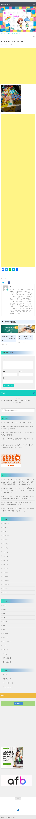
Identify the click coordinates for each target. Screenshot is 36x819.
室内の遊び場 (7, 662)
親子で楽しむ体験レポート (6, 4)
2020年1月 (6, 532)
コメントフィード (8, 683)
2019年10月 (6, 536)
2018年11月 (6, 580)
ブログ (5, 617)
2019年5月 (6, 556)
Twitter (4, 605)
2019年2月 (6, 568)
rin (3, 45)
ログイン (5, 675)
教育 (4, 625)
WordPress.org (7, 687)
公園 (4, 646)
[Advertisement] (18, 66)
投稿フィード (7, 679)
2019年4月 (6, 560)
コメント (5, 359)
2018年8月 (6, 592)
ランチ (5, 621)
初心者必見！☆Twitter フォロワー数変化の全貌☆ (8, 338)
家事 (4, 609)
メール (21, 371)
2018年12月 (6, 576)
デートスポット (7, 642)
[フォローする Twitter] (34, 393)
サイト (5, 378)
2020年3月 (6, 527)
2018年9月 (6, 588)
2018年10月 (6, 584)
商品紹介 (5, 650)
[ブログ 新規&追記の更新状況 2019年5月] (26, 329)
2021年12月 (6, 523)
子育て (5, 613)
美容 (4, 629)
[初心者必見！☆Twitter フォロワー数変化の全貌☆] (9, 329)
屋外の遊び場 (7, 658)
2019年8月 (6, 544)
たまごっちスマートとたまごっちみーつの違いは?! (18, 422)
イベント (5, 637)
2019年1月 (6, 572)
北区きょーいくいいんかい (19, 498)
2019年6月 (6, 552)
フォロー (19, 703)
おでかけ (5, 633)
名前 (4, 371)
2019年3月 (6, 564)
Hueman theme (26, 806)
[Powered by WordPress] (12, 806)
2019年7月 (6, 548)
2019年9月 (6, 540)
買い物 (5, 654)
